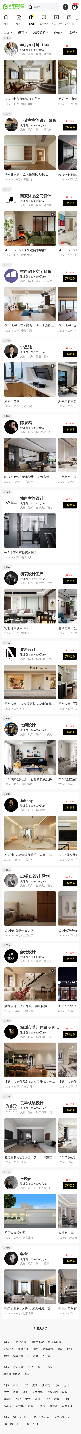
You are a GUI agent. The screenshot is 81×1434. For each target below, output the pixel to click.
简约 (18, 1399)
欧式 (56, 1399)
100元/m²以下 (21, 1417)
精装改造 (18, 1355)
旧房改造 (33, 1355)
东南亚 (7, 1406)
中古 (15, 1385)
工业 (47, 1399)
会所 (27, 1374)
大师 (6, 1355)
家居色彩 (23, 1349)
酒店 (49, 1367)
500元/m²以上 (34, 1424)
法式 (6, 1392)
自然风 (7, 1399)
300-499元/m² (12, 1424)
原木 (15, 1392)
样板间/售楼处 (11, 1374)
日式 (25, 1385)
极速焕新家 (54, 1342)
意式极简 (37, 1392)
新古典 (20, 1406)
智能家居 (48, 1349)
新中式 (46, 1385)
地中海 (54, 1406)
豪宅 (60, 1349)
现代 (66, 1385)
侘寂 (64, 1392)
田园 (66, 1399)
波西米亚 (67, 1406)
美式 (35, 1385)
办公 (40, 1367)
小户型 (47, 1355)
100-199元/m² (42, 1417)
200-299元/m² (63, 1417)
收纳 (70, 1349)
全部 (6, 1342)
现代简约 (52, 1392)
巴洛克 (41, 1406)
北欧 (56, 1385)
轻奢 (25, 1392)
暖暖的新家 (37, 1342)
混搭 (37, 1399)
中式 (28, 1399)
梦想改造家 (19, 1342)
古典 (30, 1406)
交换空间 (8, 1349)
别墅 (35, 1349)
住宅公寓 (18, 1367)
